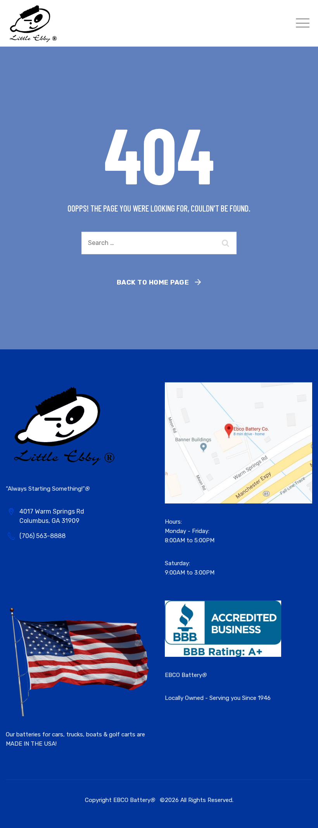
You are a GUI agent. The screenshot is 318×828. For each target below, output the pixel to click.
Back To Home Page (153, 282)
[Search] (227, 243)
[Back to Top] (301, 815)
